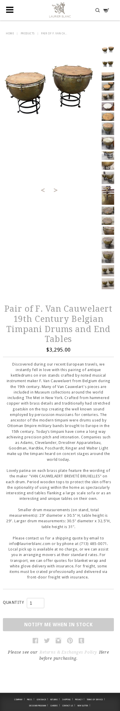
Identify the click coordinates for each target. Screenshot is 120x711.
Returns (55, 699)
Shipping (67, 699)
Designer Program (38, 705)
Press (30, 699)
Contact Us (68, 705)
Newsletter (83, 705)
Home (10, 33)
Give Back (42, 699)
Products (28, 33)
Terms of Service (96, 699)
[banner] (60, 9)
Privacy (79, 699)
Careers (55, 705)
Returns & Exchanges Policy (68, 652)
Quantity (13, 602)
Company (19, 699)
